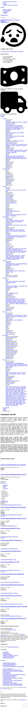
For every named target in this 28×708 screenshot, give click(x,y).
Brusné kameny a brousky (11, 301)
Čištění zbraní (8, 223)
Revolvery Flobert (16, 132)
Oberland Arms (9, 399)
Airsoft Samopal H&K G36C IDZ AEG (11, 595)
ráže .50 (7, 202)
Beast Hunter (8, 389)
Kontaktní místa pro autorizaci (9, 663)
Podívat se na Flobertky (18, 51)
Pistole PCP (21, 144)
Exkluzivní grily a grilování (11, 364)
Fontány (12, 380)
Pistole (7, 373)
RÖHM (19, 401)
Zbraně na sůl (8, 165)
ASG (10, 387)
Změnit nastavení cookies (8, 657)
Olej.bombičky (16, 225)
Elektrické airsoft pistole (17, 157)
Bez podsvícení (9, 264)
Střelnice (22, 220)
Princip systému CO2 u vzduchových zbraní (12, 669)
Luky (7, 284)
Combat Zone (20, 390)
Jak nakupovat (6, 653)
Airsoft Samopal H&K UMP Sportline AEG (12, 585)
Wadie (17, 404)
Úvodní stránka (6, 407)
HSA (12, 394)
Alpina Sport (23, 386)
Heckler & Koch (16, 393)
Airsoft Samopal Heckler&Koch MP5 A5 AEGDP (14, 606)
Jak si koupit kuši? (7, 673)
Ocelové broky (9, 193)
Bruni (7, 390)
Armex (7, 387)
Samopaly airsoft (23, 158)
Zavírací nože (13, 152)
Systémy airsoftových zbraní (9, 676)
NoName (20, 398)
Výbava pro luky (9, 254)
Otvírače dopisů (13, 372)
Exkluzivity (5, 335)
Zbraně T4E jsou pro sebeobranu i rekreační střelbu (13, 666)
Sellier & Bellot (9, 403)
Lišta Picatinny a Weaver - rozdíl (10, 682)
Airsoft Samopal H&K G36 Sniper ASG (11, 540)
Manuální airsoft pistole (10, 156)
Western (7, 372)
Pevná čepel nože (15, 298)
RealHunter (15, 401)
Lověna (18, 397)
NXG (23, 398)
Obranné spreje (9, 314)
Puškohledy (8, 262)
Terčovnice (8, 221)
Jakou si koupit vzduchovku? (9, 665)
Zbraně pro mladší (9, 149)
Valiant (13, 404)
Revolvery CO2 (15, 144)
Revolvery (19, 373)
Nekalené (11, 319)
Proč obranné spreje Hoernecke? (9, 675)
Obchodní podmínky (7, 654)
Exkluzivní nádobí (12, 365)
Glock (7, 171)
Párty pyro (17, 380)
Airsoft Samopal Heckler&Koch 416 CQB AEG (13, 465)
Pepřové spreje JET (19, 315)
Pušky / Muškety (12, 373)
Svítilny (7, 305)
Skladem (3, 491)
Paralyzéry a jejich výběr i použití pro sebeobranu (13, 671)
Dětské (15, 287)
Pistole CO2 (8, 144)
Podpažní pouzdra (13, 230)
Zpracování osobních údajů (8, 656)
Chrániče (23, 255)
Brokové (7, 215)
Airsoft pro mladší (9, 150)
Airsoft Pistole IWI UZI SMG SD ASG (11, 551)
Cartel (15, 390)
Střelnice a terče (9, 219)
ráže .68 (11, 202)
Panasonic (15, 399)
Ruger (23, 401)
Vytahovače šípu (9, 250)
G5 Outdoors (21, 392)
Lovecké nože (12, 303)
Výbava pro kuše (9, 247)
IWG (15, 394)
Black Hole (18, 389)
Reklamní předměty (10, 377)
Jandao (20, 394)
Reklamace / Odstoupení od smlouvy (10, 655)
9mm (12, 199)
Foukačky (8, 289)
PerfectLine (24, 399)
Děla (18, 372)
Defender (15, 391)
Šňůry (11, 225)
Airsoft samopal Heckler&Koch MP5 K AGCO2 (13, 474)
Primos (20, 400)
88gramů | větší (16, 211)
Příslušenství (5, 216)
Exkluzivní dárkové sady (11, 342)
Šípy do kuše (8, 248)
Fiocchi (16, 392)
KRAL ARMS (9, 397)
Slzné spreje (13, 316)
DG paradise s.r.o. (23, 699)
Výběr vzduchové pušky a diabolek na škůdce (12, 685)
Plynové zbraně (9, 134)
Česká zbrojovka (9, 175)
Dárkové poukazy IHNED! (11, 337)
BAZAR (7, 160)
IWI (17, 394)
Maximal (22, 397)
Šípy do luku (8, 255)
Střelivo (20, 122)
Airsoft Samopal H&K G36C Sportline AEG (12, 574)
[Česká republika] (7, 10)
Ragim (7, 401)
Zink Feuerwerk (14, 405)
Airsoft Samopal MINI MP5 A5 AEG (10, 528)
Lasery (7, 274)
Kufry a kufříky (9, 229)
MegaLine (8, 398)
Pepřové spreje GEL (10, 315)
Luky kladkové (21, 286)
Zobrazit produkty (4, 501)
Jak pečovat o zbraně (7, 681)
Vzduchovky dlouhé (10, 124)
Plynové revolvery (16, 136)
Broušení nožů (9, 339)
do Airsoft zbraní (19, 236)
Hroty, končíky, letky (16, 248)
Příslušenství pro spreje (22, 316)
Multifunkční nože (9, 300)
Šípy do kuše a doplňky (10, 282)
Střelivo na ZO (9, 185)
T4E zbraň (8, 324)
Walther (21, 404)
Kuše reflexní (15, 281)
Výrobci (7, 385)
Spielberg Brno (19, 403)
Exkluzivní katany (9, 349)
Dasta (11, 391)
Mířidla (13, 257)
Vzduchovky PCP (9, 127)
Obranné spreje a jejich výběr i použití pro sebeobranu (14, 674)
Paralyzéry (8, 322)
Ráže (4, 487)
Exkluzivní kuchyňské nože (14, 302)
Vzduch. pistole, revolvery (11, 143)
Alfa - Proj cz (17, 386)
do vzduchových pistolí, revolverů (13, 235)
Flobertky (8, 131)
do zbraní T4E (23, 235)
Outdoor (5, 277)
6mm (7, 199)
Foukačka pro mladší (18, 150)
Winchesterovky (17, 127)
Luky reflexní (15, 286)
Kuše (7, 280)
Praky (19, 151)
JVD (17, 396)
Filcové (24, 225)
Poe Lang (8, 400)
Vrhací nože (22, 298)
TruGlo (24, 403)
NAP (16, 398)
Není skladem (4, 492)
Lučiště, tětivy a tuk (14, 252)
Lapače (7, 220)
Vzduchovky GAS (18, 126)
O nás (4, 2)
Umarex (7, 404)
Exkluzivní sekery (9, 356)
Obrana (4, 311)
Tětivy (7, 256)
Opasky (7, 232)
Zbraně (4, 118)
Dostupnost (5, 485)
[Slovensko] (5, 11)
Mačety (15, 300)
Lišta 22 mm (14, 270)
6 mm (3, 498)
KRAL (24, 396)
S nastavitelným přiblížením (21, 263)
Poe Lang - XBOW (14, 400)
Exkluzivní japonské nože (11, 346)
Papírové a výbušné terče (15, 220)
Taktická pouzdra (21, 230)
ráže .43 (15, 202)
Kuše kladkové (22, 281)
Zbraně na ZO (9, 167)
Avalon (13, 387)
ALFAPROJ (8, 182)
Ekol (22, 391)
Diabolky (8, 188)
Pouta (7, 326)
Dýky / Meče (22, 372)
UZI (11, 404)
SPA (14, 403)
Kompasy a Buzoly (10, 308)
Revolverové (13, 214)
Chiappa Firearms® (10, 180)
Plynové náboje (9, 198)
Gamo (7, 393)
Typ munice (5, 488)
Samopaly (8, 139)
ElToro (10, 392)
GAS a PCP (8, 245)
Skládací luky (8, 286)
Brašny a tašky (16, 229)
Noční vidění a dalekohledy (11, 276)
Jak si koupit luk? (6, 672)
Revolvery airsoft (15, 158)
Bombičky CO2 (15, 122)
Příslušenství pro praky (13, 293)
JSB (14, 396)
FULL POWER (9, 125)
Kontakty (5, 3)
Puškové (24, 214)
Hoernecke (8, 394)
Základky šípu (9, 257)
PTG (24, 400)
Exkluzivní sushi (20, 365)
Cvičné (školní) (13, 215)
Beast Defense (23, 387)
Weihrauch (8, 405)
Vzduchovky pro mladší (11, 129)
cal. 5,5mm (13, 190)
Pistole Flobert (9, 132)
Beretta (13, 389)
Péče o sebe (8, 369)
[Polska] (5, 13)
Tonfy (15, 319)
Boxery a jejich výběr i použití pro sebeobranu (12, 680)
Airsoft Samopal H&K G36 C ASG (10, 562)
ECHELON (8, 173)
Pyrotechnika (8, 379)
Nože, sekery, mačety (10, 297)
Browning (23, 389)
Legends (14, 397)
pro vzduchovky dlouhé (10, 236)
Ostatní (7, 226)
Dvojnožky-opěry (21, 270)
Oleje (21, 225)
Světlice (7, 137)
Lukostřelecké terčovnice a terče (12, 259)
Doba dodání (5, 652)
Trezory (7, 242)
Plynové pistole (9, 136)
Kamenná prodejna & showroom (10, 1)
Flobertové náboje (9, 195)
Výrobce (5, 486)
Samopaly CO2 (9, 140)
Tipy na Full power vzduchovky (7, 51)
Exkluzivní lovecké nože (11, 353)
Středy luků (11, 256)
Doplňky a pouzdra (20, 257)
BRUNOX (11, 390)
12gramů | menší (9, 211)
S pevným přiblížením (10, 263)
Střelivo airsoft (9, 157)
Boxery (7, 329)
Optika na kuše (22, 252)
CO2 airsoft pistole (20, 156)
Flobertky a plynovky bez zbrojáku (10, 5)
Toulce (22, 256)
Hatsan (10, 393)
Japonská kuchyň (9, 358)
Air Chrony (11, 386)
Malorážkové (19, 214)
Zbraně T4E (8, 120)
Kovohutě (21, 396)
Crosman (7, 391)
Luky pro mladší (13, 151)
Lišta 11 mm (8, 270)
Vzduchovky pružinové (18, 125)
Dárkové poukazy (9, 163)
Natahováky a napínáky (17, 249)
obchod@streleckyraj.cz (11, 629)
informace (3, 7)
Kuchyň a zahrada (9, 362)
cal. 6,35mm (18, 190)
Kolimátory (8, 267)
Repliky (7, 371)
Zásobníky (25, 122)
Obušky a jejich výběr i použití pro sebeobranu (12, 683)
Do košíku (3, 115)
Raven (10, 401)
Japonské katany (9, 295)
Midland (12, 398)
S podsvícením (16, 264)
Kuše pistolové (9, 281)
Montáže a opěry (9, 269)
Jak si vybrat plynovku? (8, 668)
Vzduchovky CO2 (9, 126)
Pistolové (8, 214)
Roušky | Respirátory (10, 383)
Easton (19, 391)
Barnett (17, 387)
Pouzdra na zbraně (9, 228)
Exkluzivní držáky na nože (11, 344)
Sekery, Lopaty (21, 300)
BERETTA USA (9, 178)
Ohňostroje (8, 380)
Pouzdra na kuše (16, 250)
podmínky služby (6, 688)
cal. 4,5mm (8, 190)
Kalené (7, 319)
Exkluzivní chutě (9, 363)
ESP (13, 392)
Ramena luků (17, 256)
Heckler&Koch (23, 393)
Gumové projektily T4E (11, 201)
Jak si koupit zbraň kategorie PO (9, 664)
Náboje (22, 136)
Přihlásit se (3, 641)
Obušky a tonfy (9, 318)
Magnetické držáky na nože (21, 303)
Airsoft (7, 154)
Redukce (7, 271)
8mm (10, 199)
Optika (4, 260)
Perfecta (19, 399)
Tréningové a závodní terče (16, 221)
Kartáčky (7, 225)
